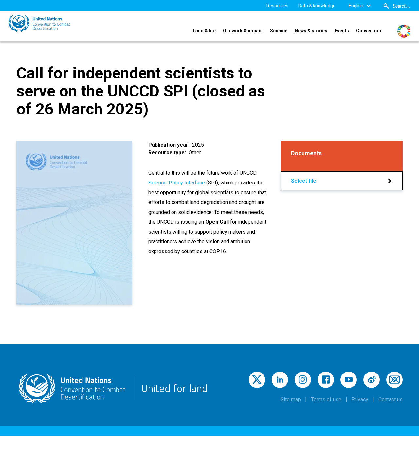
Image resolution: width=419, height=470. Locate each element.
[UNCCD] (39, 23)
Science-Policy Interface (177, 183)
